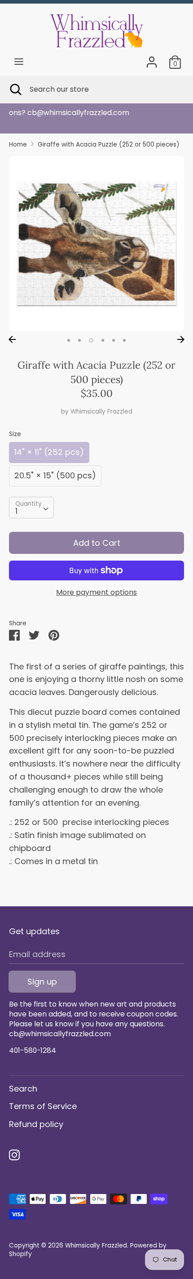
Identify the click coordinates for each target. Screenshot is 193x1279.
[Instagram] (14, 1155)
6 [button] (124, 340)
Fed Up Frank (104, 112)
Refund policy (36, 1124)
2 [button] (79, 340)
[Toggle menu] (19, 61)
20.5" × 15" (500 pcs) (55, 475)
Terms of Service (43, 1106)
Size (15, 434)
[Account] (152, 59)
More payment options (96, 592)
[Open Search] (15, 89)
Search (23, 1088)
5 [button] (113, 340)
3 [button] (91, 340)
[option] (96, 243)
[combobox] (31, 507)
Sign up (42, 981)
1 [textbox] (16, 511)
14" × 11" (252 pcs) (49, 452)
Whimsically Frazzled (101, 411)
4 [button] (102, 340)
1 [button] (68, 340)
